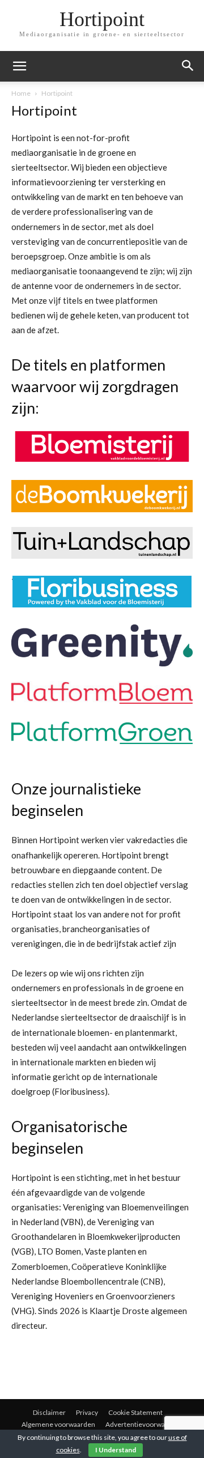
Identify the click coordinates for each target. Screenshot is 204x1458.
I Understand (115, 1450)
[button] (188, 66)
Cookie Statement (135, 1412)
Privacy (87, 1412)
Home (21, 93)
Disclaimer (49, 1412)
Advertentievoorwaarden (144, 1424)
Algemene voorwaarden (58, 1424)
